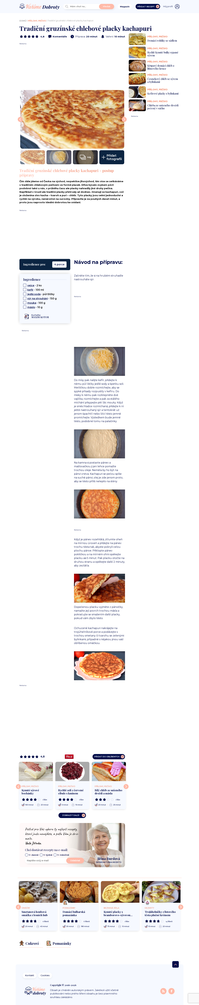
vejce (30, 285)
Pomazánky (69, 908)
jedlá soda (34, 294)
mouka (31, 302)
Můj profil (168, 6)
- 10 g (34, 307)
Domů (22, 20)
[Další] (126, 786)
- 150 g (42, 298)
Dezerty (149, 908)
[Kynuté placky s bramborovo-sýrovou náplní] (120, 892)
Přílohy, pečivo (37, 20)
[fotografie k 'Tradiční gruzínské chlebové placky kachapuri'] (72, 119)
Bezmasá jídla (111, 908)
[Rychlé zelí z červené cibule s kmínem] (72, 771)
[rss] (163, 991)
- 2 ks (34, 285)
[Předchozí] (18, 786)
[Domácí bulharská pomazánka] (79, 892)
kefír (30, 289)
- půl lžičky (40, 294)
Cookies (45, 975)
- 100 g (36, 302)
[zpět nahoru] (175, 964)
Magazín (125, 6)
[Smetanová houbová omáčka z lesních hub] (38, 892)
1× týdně (47, 855)
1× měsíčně (63, 855)
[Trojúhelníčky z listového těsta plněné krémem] (161, 892)
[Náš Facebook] (171, 991)
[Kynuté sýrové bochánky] (36, 771)
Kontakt (29, 975)
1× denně (33, 855)
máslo (31, 307)
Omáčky (26, 908)
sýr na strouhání (37, 298)
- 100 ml (35, 289)
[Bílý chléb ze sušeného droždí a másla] (109, 771)
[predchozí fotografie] (20, 119)
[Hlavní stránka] (39, 6)
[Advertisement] (72, 66)
